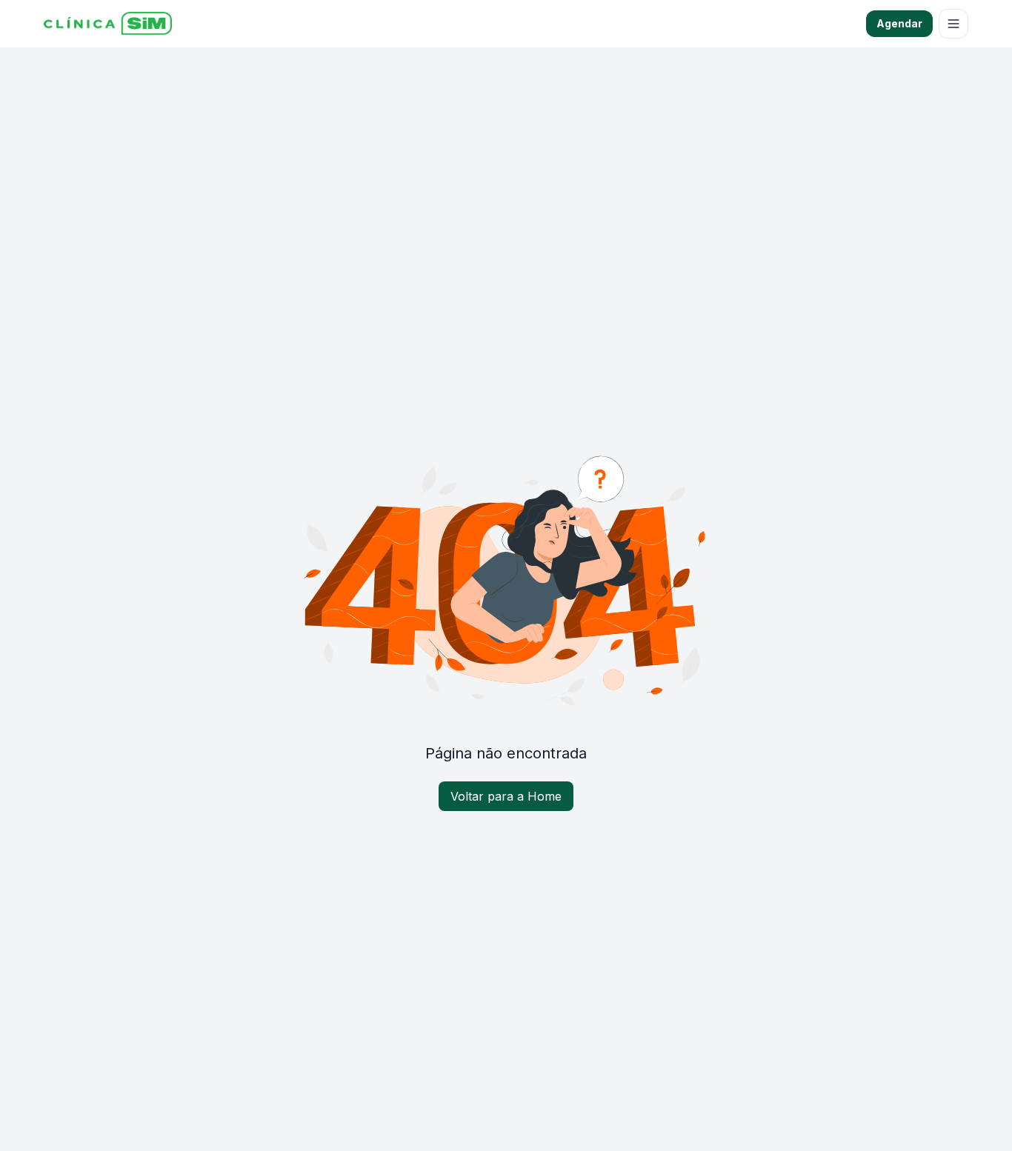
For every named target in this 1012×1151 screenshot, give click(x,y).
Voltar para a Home (506, 796)
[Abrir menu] (953, 24)
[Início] (108, 24)
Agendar (899, 23)
